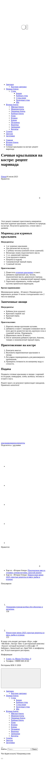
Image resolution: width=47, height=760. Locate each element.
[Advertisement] (23, 56)
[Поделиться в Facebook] (25, 485)
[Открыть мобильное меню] (27, 27)
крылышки (5, 443)
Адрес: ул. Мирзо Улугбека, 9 (18, 659)
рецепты (21, 443)
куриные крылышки (24, 272)
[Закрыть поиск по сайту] (2, 758)
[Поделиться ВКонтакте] (25, 466)
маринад (14, 443)
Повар (3, 177)
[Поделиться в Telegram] (25, 505)
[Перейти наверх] (21, 678)
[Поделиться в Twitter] (25, 524)
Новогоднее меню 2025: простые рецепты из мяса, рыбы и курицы (24, 577)
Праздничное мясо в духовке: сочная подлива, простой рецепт (25, 571)
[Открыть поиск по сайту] (23, 27)
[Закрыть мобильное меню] (2, 747)
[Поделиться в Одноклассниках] (25, 543)
